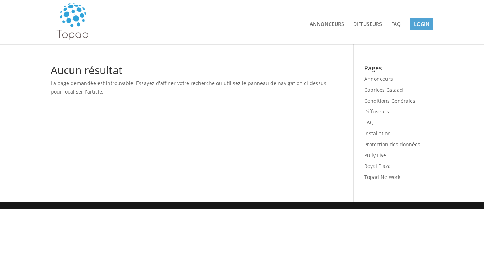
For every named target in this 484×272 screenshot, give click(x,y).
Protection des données (392, 144)
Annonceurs (378, 78)
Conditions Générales (389, 100)
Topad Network (382, 177)
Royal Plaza (377, 166)
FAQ (396, 24)
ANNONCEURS (327, 24)
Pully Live (375, 155)
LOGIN (421, 24)
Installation (377, 133)
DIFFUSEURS (367, 24)
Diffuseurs (376, 111)
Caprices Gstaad (383, 89)
